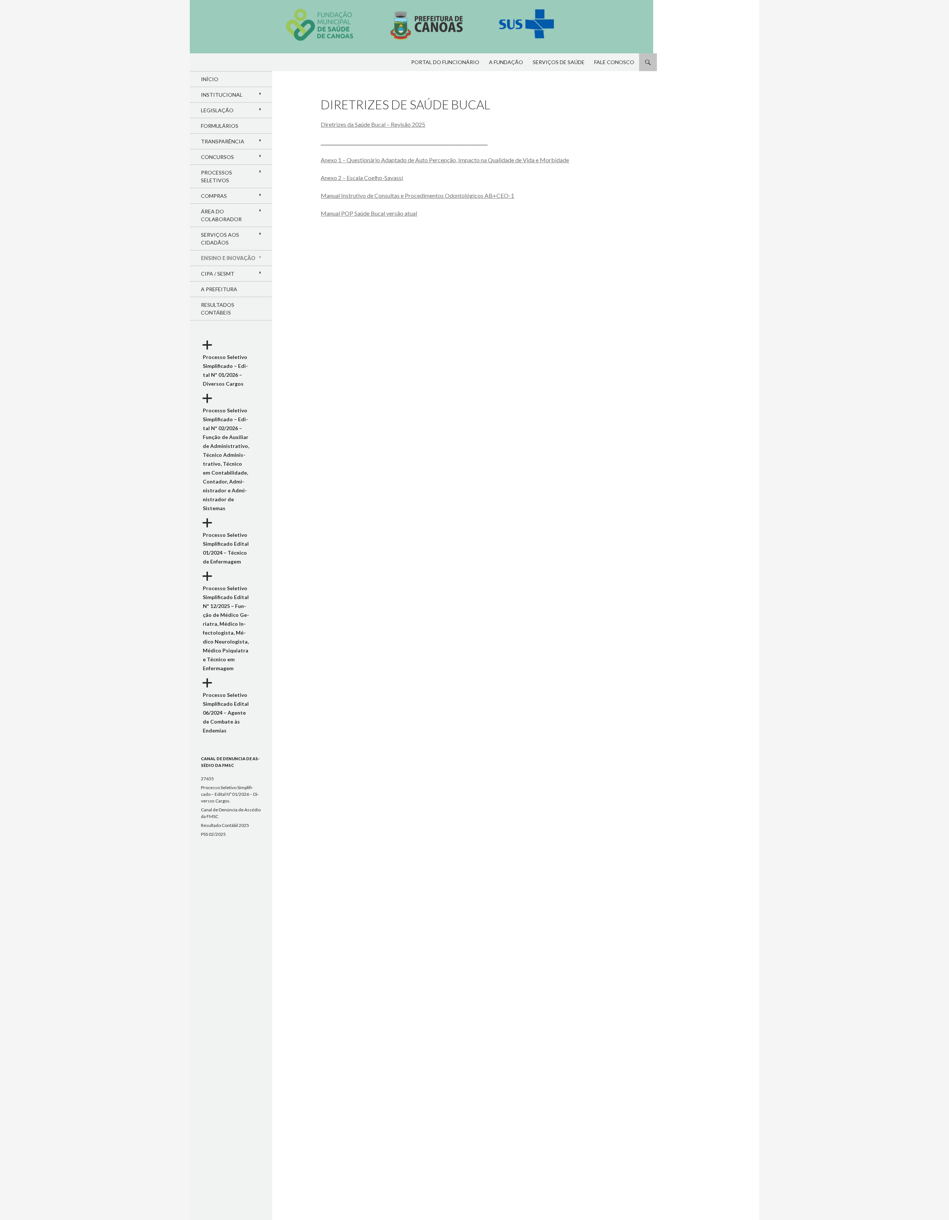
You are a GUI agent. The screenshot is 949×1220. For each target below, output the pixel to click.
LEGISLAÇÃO (217, 110)
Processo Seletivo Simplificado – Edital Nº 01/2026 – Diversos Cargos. (230, 794)
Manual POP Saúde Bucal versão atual (369, 213)
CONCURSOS (217, 157)
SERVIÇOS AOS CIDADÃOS (220, 239)
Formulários (219, 126)
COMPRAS (214, 196)
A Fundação (506, 62)
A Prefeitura (219, 289)
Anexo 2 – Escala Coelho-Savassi (362, 177)
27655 (207, 778)
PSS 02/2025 (213, 834)
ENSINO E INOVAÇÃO (228, 258)
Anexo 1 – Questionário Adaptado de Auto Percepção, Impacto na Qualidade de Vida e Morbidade (445, 159)
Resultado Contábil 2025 (225, 825)
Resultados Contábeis (217, 309)
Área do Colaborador (221, 215)
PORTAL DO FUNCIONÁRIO (445, 62)
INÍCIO (209, 79)
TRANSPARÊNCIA (222, 141)
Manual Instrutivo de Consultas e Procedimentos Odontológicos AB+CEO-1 (417, 195)
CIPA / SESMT (217, 273)
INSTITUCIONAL (221, 95)
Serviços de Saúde (559, 62)
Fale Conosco (614, 62)
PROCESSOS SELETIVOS (216, 176)
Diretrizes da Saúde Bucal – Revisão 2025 (373, 124)
